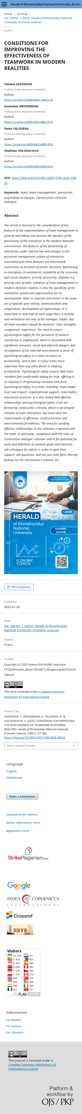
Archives (22, 14)
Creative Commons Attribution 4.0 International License (32, 1067)
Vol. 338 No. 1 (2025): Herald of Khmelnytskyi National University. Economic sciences (38, 20)
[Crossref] (19, 918)
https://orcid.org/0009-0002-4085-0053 (28, 144)
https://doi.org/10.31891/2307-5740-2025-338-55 (34, 737)
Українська (14, 777)
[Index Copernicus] (33, 907)
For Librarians (15, 1032)
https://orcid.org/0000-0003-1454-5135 (28, 99)
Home (8, 14)
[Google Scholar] (18, 889)
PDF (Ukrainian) (20, 587)
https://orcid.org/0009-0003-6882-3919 (28, 122)
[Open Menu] (4, 4)
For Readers (13, 1020)
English (11, 771)
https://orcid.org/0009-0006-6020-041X (28, 166)
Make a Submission (22, 796)
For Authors (13, 1026)
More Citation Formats (21, 746)
